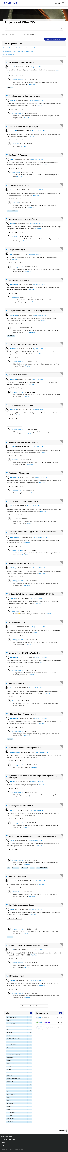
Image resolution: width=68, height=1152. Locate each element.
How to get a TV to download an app (21, 564)
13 (36, 1005)
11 (30, 1005)
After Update (10, 1057)
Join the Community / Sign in (55, 39)
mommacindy (14, 881)
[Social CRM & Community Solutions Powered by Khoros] (63, 1130)
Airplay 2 (9, 1060)
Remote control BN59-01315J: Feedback (23, 653)
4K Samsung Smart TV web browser (21, 714)
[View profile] (7, 67)
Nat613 (12, 840)
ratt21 (11, 254)
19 (42, 1005)
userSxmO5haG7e (15, 752)
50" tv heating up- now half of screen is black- (25, 96)
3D (7, 1026)
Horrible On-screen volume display (21, 905)
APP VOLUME (10, 1082)
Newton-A (13, 598)
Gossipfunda (15, 892)
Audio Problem (10, 1122)
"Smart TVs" (10, 1020)
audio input (9, 1115)
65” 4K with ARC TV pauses (13, 1045)
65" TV (8, 1042)
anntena (9, 1066)
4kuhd (8, 1035)
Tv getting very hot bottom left (20, 806)
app (7, 1072)
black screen (15, 868)
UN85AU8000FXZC (42, 868)
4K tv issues (9, 1032)
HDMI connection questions (19, 280)
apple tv (9, 1085)
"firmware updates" (11, 1017)
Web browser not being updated (20, 62)
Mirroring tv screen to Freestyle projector (24, 748)
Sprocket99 (15, 236)
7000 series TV (10, 1048)
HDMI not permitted (16, 976)
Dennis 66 (12, 980)
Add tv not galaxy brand (17, 877)
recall (32, 868)
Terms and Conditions (8, 1139)
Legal (2, 1145)
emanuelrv (13, 67)
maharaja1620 (14, 349)
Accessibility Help (6, 1136)
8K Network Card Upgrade (13, 1054)
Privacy (3, 1142)
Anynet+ (9, 1069)
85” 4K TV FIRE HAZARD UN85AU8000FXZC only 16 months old (31, 836)
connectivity (11, 335)
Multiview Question (16, 623)
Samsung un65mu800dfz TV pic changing (23, 127)
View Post (32, 84)
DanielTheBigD (16, 172)
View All (49, 1013)
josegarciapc (13, 379)
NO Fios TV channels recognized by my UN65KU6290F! (28, 945)
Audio (8, 1109)
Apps (8, 1091)
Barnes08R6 (13, 131)
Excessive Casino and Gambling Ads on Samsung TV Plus (19, 48)
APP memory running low (13, 1078)
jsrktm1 (12, 950)
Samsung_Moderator (18, 79)
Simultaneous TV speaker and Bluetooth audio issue (18, 51)
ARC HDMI (9, 1097)
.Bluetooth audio (11, 1023)
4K (8, 868)
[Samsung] (10, 3)
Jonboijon (12, 810)
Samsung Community (8, 34)
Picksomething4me (17, 550)
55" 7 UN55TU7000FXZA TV (13, 1038)
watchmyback (14, 284)
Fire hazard (25, 868)
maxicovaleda (14, 315)
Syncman (12, 223)
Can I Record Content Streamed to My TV (23, 502)
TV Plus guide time (12, 210)
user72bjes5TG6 (14, 537)
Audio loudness (10, 1118)
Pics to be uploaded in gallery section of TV (24, 344)
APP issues (9, 1075)
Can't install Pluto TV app (18, 375)
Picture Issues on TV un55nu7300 (21, 405)
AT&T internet (10, 1103)
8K (7, 1051)
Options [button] (63, 35)
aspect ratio (10, 1100)
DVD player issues (8, 54)
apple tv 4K (9, 1088)
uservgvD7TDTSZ (14, 477)
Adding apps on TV (15, 683)
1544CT (12, 909)
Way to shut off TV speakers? (19, 473)
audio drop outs (11, 1112)
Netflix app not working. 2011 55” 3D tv (23, 219)
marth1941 (13, 447)
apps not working (11, 1094)
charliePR (12, 781)
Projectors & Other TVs (37, 67)
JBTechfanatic (16, 297)
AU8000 (9, 1106)
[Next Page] (46, 1005)
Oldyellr (12, 159)
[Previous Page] (22, 1005)
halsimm (12, 100)
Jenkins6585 (13, 410)
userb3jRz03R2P (14, 657)
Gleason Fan (13, 190)
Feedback (10, 87)
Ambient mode (10, 1063)
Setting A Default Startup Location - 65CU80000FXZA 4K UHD (31, 594)
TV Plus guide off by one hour (19, 186)
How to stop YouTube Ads (18, 155)
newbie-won (13, 627)
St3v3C (14, 701)
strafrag (12, 688)
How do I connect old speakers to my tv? (23, 443)
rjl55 (11, 506)
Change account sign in (17, 250)
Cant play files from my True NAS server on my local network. (31, 311)
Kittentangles (14, 568)
